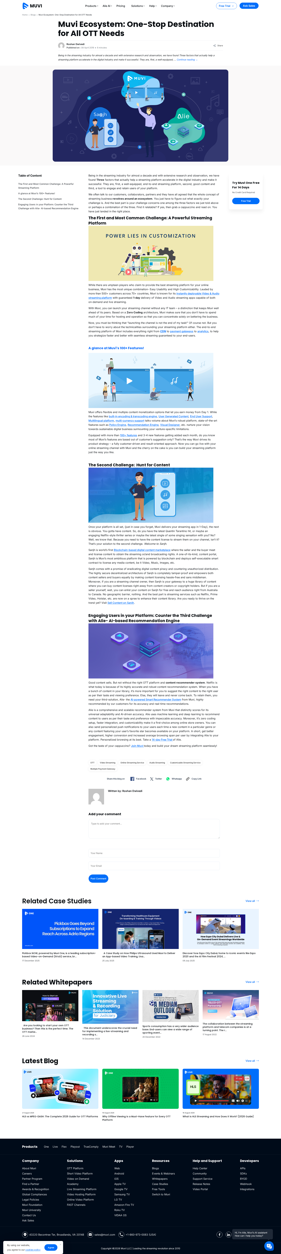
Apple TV (120, 1184)
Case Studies (160, 1184)
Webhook (246, 1184)
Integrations (247, 1189)
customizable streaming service (185, 762)
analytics (202, 331)
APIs (242, 1168)
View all (250, 901)
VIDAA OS (120, 1215)
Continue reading (187, 59)
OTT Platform (75, 1168)
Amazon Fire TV (124, 1204)
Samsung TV (122, 1194)
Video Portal (200, 1189)
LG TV (118, 1199)
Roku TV (119, 1210)
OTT (92, 762)
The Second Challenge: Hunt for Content (40, 198)
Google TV (120, 1189)
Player (130, 1146)
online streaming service (132, 762)
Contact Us (29, 1215)
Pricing (120, 5)
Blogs (33, 15)
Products (90, 5)
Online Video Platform (80, 1199)
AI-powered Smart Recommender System (156, 699)
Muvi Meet (108, 1146)
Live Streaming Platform (81, 1189)
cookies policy (32, 1249)
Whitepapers (159, 1178)
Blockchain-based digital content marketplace (142, 550)
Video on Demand (78, 1178)
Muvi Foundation (32, 1204)
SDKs (243, 1173)
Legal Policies (30, 1199)
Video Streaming (107, 762)
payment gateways (181, 331)
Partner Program (32, 1178)
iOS (116, 1178)
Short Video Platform (80, 1173)
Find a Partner (30, 1184)
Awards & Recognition (35, 1189)
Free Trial (224, 5)
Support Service (202, 1178)
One (46, 1146)
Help (152, 5)
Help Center (200, 1168)
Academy (73, 1184)
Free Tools (158, 1189)
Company (167, 5)
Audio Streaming (157, 762)
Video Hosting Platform (81, 1194)
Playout (75, 1146)
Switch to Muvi (161, 1194)
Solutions (137, 5)
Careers (27, 1173)
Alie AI (106, 5)
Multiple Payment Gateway (102, 769)
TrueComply (91, 1146)
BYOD (243, 1178)
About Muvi (29, 1168)
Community (200, 1173)
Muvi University (31, 1210)
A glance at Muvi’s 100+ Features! (36, 193)
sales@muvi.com (104, 1234)
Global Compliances (34, 1194)
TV (120, 1146)
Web (117, 1168)
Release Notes (201, 1184)
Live (55, 1146)
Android (119, 1173)
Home (25, 15)
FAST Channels (76, 1204)
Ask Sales (249, 5)
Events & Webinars (163, 1173)
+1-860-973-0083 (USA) (141, 1234)
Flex (64, 1146)
